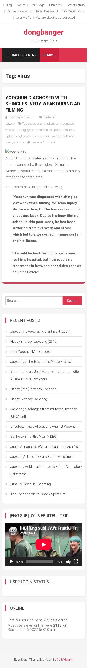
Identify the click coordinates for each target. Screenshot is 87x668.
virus (47, 136)
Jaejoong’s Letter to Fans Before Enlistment (41, 456)
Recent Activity (76, 5)
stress (38, 136)
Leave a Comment (43, 142)
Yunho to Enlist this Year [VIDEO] (33, 436)
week (8, 142)
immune (39, 130)
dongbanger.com (24, 117)
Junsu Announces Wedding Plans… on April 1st (44, 446)
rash (64, 130)
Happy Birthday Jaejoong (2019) (34, 341)
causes (38, 123)
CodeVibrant (64, 659)
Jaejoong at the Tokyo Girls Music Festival (41, 361)
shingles (19, 136)
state (29, 136)
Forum (21, 5)
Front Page (37, 5)
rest (71, 130)
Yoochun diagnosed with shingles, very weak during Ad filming (42, 104)
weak (55, 136)
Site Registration (73, 11)
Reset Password (47, 11)
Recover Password (19, 11)
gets (30, 130)
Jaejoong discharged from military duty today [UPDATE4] (43, 412)
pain (57, 130)
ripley (8, 136)
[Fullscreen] (76, 561)
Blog (9, 5)
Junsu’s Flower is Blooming (30, 484)
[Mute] (68, 561)
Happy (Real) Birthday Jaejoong (33, 389)
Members (55, 5)
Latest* (10, 123)
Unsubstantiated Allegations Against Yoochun (43, 426)
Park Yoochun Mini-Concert (30, 351)
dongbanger (44, 32)
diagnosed (67, 123)
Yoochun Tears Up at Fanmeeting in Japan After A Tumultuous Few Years (45, 375)
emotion (10, 130)
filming (21, 130)
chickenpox (51, 123)
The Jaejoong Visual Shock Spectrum (37, 494)
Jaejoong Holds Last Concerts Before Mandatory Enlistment (46, 470)
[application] (43, 544)
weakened (67, 136)
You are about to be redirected (55, 17)
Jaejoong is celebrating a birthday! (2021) (40, 331)
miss (49, 130)
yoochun (18, 142)
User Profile (23, 17)
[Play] (11, 561)
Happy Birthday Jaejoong (28, 399)
